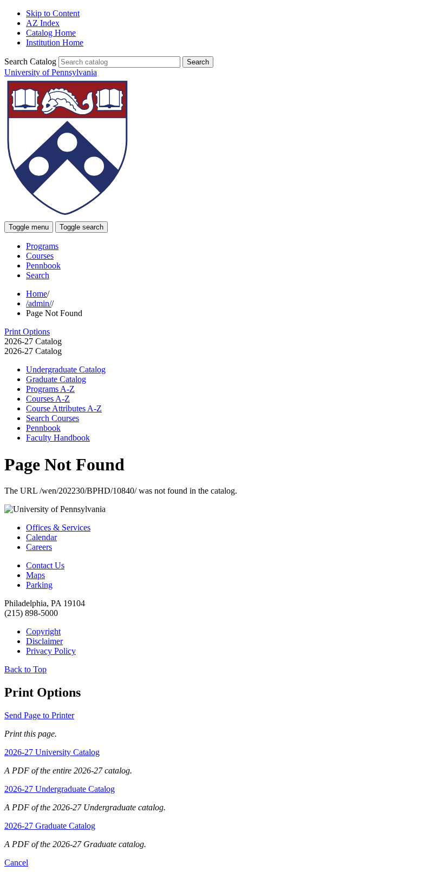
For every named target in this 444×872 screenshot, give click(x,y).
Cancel (16, 862)
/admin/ (38, 303)
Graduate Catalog (56, 379)
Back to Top (25, 669)
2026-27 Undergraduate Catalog (59, 789)
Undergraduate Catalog (66, 369)
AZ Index (43, 23)
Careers (39, 547)
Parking (39, 584)
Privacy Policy (51, 650)
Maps (35, 575)
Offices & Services (58, 527)
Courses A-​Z (48, 398)
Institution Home (54, 42)
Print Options (27, 331)
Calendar (41, 537)
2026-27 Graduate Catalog (49, 825)
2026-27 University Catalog (52, 752)
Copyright (43, 631)
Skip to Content (53, 13)
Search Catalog (30, 61)
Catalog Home (51, 32)
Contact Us (45, 565)
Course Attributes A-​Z (64, 408)
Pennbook (43, 265)
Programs (42, 246)
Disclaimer (44, 641)
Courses (40, 255)
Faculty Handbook (58, 437)
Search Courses (52, 418)
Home (36, 293)
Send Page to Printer (39, 715)
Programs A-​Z (50, 389)
